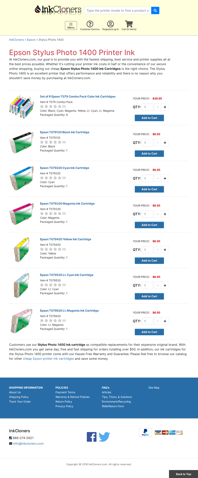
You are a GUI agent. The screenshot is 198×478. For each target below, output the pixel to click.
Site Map (154, 387)
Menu (70, 27)
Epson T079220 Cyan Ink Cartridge (64, 168)
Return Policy (63, 401)
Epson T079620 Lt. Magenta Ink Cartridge (69, 310)
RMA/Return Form (113, 406)
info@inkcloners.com (28, 443)
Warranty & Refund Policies (72, 396)
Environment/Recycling (116, 401)
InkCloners (16, 39)
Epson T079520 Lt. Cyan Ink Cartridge (66, 275)
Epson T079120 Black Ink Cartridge (64, 132)
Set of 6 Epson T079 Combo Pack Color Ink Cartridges (77, 96)
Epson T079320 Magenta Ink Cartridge (67, 203)
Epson (31, 39)
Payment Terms (65, 392)
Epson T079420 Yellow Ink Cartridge (65, 239)
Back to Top (183, 474)
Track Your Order (20, 401)
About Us (15, 392)
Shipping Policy (19, 396)
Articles (106, 392)
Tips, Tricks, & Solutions (117, 396)
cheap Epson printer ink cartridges (48, 358)
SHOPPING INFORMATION (26, 387)
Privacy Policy (64, 406)
